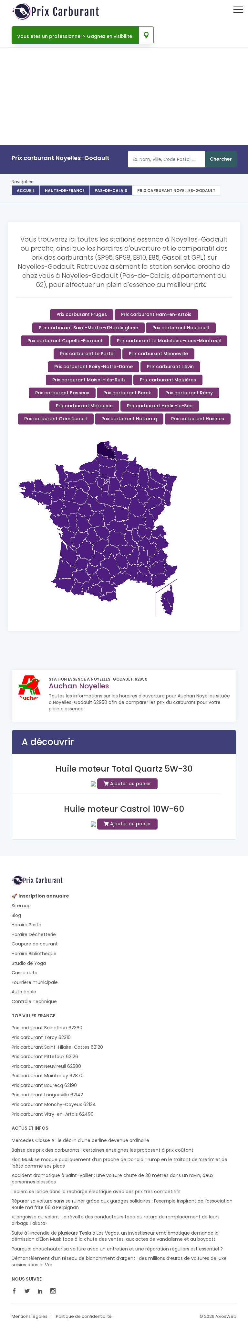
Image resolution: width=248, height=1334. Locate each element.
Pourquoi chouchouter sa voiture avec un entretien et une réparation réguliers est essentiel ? (117, 1249)
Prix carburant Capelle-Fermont (65, 340)
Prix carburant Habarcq (129, 418)
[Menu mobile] (238, 11)
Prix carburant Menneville (158, 353)
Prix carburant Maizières (168, 380)
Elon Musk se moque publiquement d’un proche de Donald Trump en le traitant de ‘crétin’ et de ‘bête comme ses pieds (119, 1163)
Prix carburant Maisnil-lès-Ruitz (89, 380)
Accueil (26, 190)
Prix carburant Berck (127, 393)
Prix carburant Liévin (170, 366)
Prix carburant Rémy (189, 393)
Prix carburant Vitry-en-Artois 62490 (53, 1114)
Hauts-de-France (65, 190)
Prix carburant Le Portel (87, 353)
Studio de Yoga (29, 963)
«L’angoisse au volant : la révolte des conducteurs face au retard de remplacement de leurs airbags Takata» (116, 1220)
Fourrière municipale (35, 982)
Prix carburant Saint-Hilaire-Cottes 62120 (57, 1047)
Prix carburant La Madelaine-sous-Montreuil (169, 340)
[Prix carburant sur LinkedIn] (41, 1291)
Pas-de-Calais (111, 190)
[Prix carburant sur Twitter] (29, 1291)
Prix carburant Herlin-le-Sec (159, 405)
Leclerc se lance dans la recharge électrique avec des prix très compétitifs (96, 1192)
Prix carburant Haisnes (197, 418)
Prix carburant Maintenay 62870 (48, 1076)
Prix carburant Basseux (62, 393)
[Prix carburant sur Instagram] (54, 1291)
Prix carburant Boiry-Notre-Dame (93, 366)
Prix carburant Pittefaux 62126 (45, 1057)
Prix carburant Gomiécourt (55, 418)
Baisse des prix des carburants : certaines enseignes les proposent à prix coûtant (102, 1150)
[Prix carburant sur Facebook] (16, 1291)
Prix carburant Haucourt (180, 327)
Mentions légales (29, 1316)
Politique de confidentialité (84, 1316)
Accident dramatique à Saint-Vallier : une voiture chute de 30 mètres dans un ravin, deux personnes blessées (112, 1178)
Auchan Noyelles (79, 686)
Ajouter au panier (130, 783)
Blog (16, 915)
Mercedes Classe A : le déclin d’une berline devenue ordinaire (80, 1140)
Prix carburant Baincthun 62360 (47, 1028)
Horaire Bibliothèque (34, 954)
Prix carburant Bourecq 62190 (44, 1085)
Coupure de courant (35, 944)
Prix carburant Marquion (84, 405)
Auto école (24, 992)
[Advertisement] (124, 115)
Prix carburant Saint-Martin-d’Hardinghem (88, 327)
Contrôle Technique (34, 1002)
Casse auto (24, 973)
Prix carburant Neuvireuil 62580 (46, 1066)
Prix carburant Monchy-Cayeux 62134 (54, 1105)
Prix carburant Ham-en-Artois (156, 314)
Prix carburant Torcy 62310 (41, 1037)
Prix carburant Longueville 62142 (47, 1095)
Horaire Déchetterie (34, 935)
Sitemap (21, 906)
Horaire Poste (26, 925)
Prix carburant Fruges (82, 314)
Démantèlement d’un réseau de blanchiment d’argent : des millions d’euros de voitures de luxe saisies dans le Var (119, 1261)
